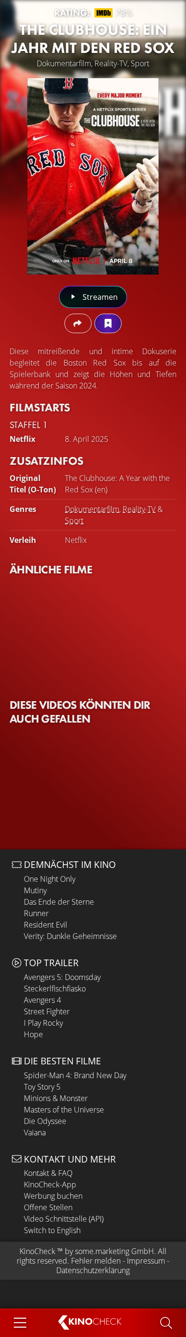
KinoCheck (37, 1251)
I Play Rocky (43, 1023)
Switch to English (52, 1230)
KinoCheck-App (50, 1184)
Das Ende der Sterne (59, 902)
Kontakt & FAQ (48, 1173)
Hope (33, 1034)
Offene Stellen (48, 1207)
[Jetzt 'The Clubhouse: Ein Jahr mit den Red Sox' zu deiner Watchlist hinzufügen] (108, 323)
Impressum (146, 1260)
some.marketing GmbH (114, 1251)
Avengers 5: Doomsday (62, 977)
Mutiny (35, 890)
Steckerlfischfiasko (55, 988)
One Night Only (49, 879)
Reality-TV (139, 509)
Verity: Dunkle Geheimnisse (70, 936)
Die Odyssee (45, 1121)
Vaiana (35, 1132)
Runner (36, 913)
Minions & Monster (56, 1098)
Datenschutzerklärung (93, 1270)
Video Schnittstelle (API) (63, 1219)
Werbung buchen (53, 1196)
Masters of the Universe (64, 1109)
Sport (74, 520)
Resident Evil (45, 924)
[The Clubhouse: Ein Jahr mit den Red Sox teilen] (78, 323)
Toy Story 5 (42, 1087)
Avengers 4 (42, 1000)
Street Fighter (47, 1011)
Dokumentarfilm (92, 509)
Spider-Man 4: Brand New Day (75, 1075)
